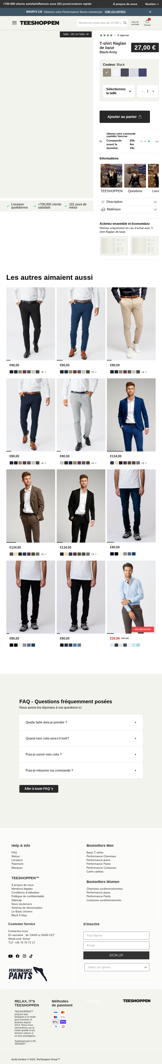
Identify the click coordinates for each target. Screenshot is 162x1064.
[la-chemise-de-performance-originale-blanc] (129, 645)
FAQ (14, 852)
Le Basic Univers (21, 911)
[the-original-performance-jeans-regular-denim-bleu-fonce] (112, 554)
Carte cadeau (95, 871)
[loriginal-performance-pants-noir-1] (11, 372)
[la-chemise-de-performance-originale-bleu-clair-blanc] (138, 645)
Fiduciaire (93, 1001)
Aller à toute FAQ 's (38, 788)
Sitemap (16, 900)
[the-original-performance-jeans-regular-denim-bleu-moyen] (134, 554)
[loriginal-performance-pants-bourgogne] (24, 372)
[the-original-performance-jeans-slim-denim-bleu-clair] (75, 645)
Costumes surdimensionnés (104, 900)
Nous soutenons (21, 903)
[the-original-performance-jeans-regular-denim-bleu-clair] (129, 554)
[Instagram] (24, 956)
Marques (17, 867)
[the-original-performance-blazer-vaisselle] (116, 463)
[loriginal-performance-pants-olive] (20, 372)
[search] (125, 23)
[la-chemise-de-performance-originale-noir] (116, 645)
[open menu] (14, 23)
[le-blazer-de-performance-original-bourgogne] (125, 463)
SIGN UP (116, 955)
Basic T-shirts (95, 852)
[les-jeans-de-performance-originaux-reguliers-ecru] (121, 554)
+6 (42, 372)
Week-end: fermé (19, 938)
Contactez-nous (18, 931)
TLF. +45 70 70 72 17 (21, 942)
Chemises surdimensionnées (105, 888)
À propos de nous (125, 4)
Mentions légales (22, 888)
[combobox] (99, 23)
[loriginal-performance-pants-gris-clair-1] (33, 372)
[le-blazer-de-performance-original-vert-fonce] (134, 463)
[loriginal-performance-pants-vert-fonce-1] (38, 372)
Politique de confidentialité (27, 896)
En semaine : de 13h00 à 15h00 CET (31, 935)
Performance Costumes (101, 867)
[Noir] (125, 72)
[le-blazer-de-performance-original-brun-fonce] (129, 463)
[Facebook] (17, 956)
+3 (142, 463)
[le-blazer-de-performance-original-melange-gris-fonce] (138, 463)
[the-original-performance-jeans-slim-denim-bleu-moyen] (79, 645)
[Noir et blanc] (116, 72)
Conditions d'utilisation (25, 892)
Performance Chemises (101, 856)
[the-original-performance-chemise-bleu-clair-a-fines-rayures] (134, 645)
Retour (15, 856)
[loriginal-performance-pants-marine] (16, 372)
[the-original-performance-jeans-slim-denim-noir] (62, 645)
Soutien (150, 4)
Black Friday (19, 915)
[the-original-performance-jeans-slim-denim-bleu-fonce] (66, 645)
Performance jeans (98, 860)
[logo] (39, 23)
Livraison (17, 860)
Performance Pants (99, 863)
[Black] (107, 72)
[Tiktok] (31, 956)
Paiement (17, 863)
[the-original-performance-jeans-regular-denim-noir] (116, 554)
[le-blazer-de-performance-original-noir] (121, 463)
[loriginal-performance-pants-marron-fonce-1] (29, 372)
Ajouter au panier (122, 117)
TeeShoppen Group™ (48, 1059)
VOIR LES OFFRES (115, 12)
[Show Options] (146, 967)
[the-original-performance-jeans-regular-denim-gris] (125, 554)
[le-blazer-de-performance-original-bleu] (112, 463)
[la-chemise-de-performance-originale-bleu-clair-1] (112, 645)
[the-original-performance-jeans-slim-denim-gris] (71, 645)
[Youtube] (10, 956)
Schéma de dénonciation (26, 907)
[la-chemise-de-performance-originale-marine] (125, 645)
